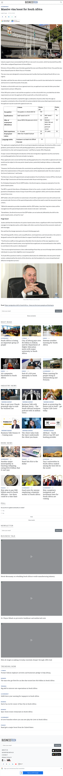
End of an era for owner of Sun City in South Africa (18, 704)
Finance (24, 459)
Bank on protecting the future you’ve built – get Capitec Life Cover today (52, 407)
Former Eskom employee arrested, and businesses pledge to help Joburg (25, 673)
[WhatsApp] (12, 16)
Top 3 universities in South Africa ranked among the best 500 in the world (52, 465)
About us (5, 750)
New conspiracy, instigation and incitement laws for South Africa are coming (50, 494)
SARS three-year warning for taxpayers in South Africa (20, 696)
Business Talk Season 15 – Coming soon (10, 434)
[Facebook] (2, 16)
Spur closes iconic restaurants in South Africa (16, 712)
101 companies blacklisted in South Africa (9, 376)
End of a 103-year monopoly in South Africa (29, 376)
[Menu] (2, 2)
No (3, 513)
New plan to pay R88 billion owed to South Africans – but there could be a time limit (9, 493)
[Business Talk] (20, 764)
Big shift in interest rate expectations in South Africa (19, 688)
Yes (3, 510)
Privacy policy (7, 757)
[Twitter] (5, 16)
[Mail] (15, 16)
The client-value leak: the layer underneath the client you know (30, 435)
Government (5, 6)
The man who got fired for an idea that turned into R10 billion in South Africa (27, 680)
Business (3, 678)
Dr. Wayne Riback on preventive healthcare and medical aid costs (23, 618)
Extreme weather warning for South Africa (50, 343)
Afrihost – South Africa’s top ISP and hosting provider (51, 435)
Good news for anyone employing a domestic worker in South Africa (31, 492)
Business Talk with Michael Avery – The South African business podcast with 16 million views (31, 408)
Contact (5, 755)
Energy (45, 338)
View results (31, 520)
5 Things (24, 338)
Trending (3, 686)
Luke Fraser (4, 13)
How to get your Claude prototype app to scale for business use (10, 406)
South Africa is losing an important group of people (10, 343)
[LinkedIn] (8, 16)
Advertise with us (8, 752)
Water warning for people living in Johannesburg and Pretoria (50, 377)
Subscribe (58, 311)
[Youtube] (15, 764)
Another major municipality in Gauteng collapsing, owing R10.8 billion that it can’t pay (10, 466)
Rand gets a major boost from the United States (17, 727)
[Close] (61, 768)
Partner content (7, 402)
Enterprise (46, 459)
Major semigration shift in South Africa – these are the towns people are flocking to (29, 305)
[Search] (61, 2)
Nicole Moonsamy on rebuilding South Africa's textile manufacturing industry (28, 576)
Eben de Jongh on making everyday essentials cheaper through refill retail (26, 660)
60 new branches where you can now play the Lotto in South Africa (24, 719)
